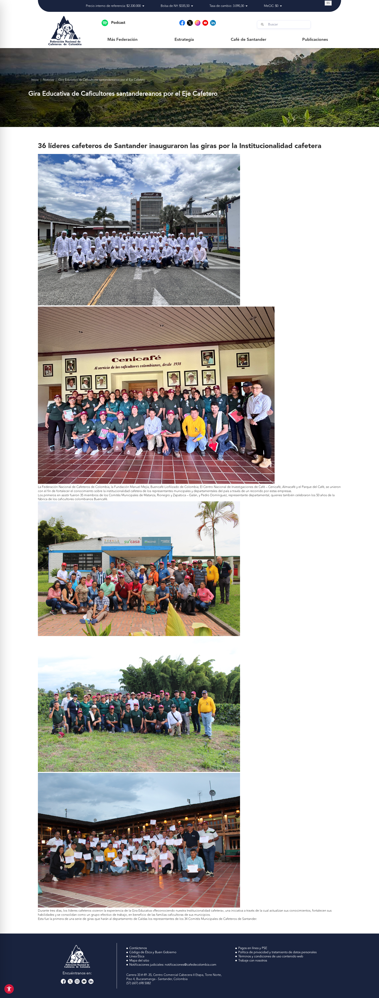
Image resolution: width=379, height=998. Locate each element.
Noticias (48, 80)
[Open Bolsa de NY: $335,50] (192, 5)
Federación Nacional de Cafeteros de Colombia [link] (75, 487)
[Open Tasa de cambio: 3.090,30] (246, 5)
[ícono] (190, 23)
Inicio (34, 80)
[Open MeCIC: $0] (280, 5)
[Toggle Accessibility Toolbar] (9, 989)
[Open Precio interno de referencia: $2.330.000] (143, 5)
